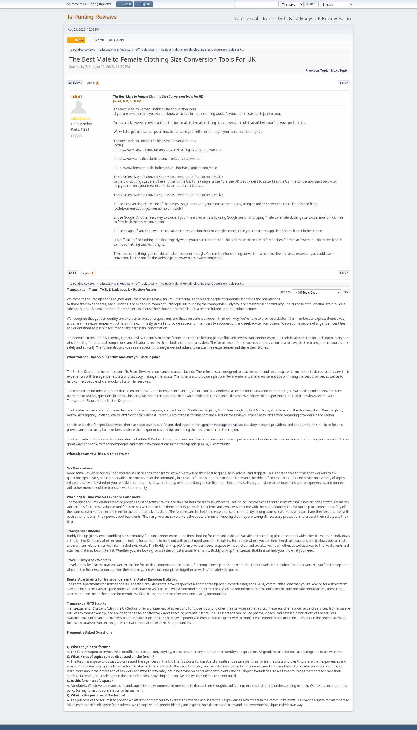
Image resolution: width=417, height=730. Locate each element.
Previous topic (317, 70)
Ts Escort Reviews (303, 396)
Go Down (75, 83)
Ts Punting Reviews (92, 17)
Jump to (285, 292)
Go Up (72, 273)
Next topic (339, 70)
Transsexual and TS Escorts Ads (89, 608)
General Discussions (231, 396)
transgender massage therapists (218, 425)
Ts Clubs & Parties (148, 439)
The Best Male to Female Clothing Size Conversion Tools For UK (158, 96)
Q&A (294, 391)
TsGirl (76, 96)
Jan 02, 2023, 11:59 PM (127, 101)
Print (344, 83)
